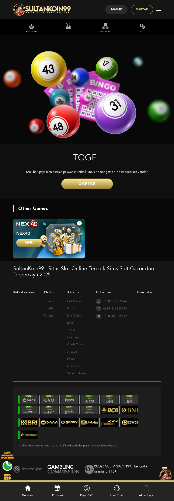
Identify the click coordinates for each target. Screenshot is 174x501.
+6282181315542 (115, 316)
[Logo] (42, 9)
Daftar (142, 9)
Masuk (116, 9)
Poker (71, 358)
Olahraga (73, 337)
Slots (68, 32)
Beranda (28, 495)
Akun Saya (146, 495)
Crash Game (75, 344)
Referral (49, 315)
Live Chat (116, 495)
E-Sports (73, 366)
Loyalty (48, 308)
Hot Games (32, 32)
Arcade (72, 351)
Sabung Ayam (76, 373)
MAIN (29, 242)
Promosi (49, 301)
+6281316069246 (115, 301)
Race (142, 32)
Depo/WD (87, 495)
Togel (71, 330)
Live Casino (105, 32)
